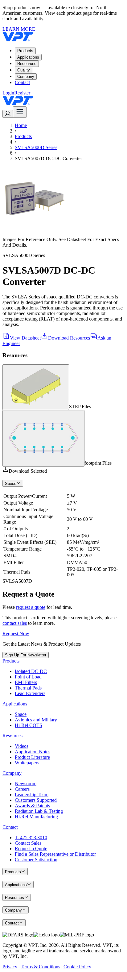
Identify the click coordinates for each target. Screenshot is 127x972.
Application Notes (32, 751)
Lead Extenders (30, 693)
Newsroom (25, 783)
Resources (26, 63)
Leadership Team (31, 794)
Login (8, 92)
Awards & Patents (32, 805)
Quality (23, 70)
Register (22, 92)
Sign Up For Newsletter (25, 655)
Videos (21, 746)
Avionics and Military (36, 719)
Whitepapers (27, 762)
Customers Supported (36, 800)
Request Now (15, 633)
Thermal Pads (28, 687)
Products (25, 50)
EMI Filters (26, 682)
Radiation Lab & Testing (39, 811)
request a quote (30, 607)
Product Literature (32, 757)
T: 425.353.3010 (31, 837)
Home (21, 125)
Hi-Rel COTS (28, 725)
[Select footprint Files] (43, 438)
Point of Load (28, 676)
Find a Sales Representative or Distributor (55, 854)
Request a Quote (31, 848)
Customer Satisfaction (36, 859)
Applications (28, 57)
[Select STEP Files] (35, 387)
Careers (22, 789)
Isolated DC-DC (31, 671)
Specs (10, 483)
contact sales (14, 623)
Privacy (9, 966)
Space (21, 714)
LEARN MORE (18, 29)
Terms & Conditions (40, 966)
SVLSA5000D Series (36, 147)
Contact (22, 82)
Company (25, 76)
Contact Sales (28, 843)
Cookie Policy (77, 966)
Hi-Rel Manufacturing (36, 816)
